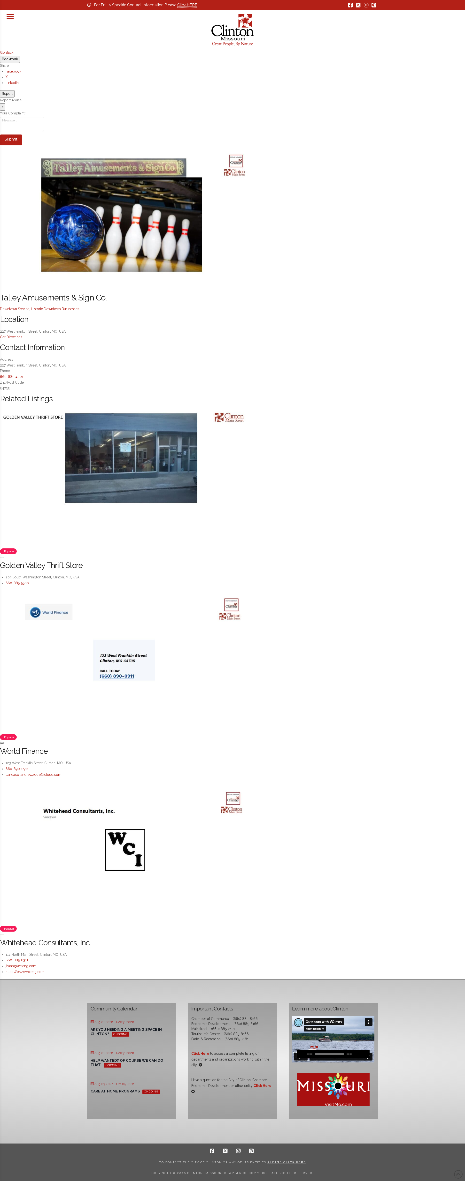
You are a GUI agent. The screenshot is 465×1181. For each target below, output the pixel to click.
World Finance (24, 751)
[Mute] (358, 1054)
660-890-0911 (17, 769)
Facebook (13, 71)
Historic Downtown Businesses (55, 309)
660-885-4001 (11, 377)
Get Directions (11, 337)
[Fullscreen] (366, 1054)
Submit (11, 139)
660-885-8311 (17, 960)
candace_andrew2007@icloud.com (33, 775)
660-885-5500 (17, 583)
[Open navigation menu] (10, 16)
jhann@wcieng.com (21, 966)
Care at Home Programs (115, 1091)
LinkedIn (12, 83)
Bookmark (10, 59)
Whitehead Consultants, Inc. (45, 942)
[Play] (300, 1054)
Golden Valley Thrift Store (41, 565)
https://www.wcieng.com (25, 972)
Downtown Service (14, 309)
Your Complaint (13, 113)
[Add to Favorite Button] (2, 557)
